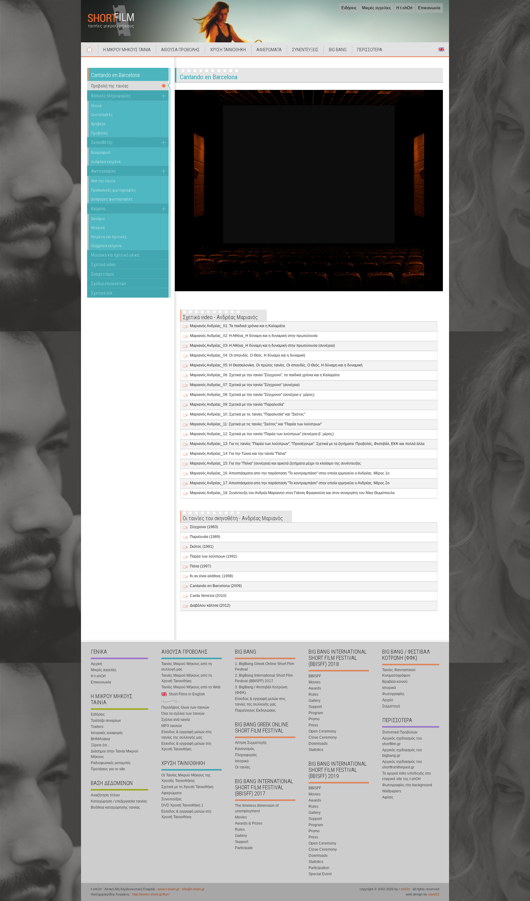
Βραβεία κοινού (395, 681)
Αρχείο (387, 700)
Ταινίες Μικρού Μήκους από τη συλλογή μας (186, 666)
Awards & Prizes (248, 823)
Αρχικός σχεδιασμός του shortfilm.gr (402, 741)
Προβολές (99, 133)
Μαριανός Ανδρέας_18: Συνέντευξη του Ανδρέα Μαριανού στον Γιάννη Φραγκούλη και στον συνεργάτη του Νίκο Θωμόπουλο (292, 493)
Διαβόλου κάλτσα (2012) (210, 605)
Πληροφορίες (246, 755)
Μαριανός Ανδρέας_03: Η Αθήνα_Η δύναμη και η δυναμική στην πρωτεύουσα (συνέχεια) (262, 345)
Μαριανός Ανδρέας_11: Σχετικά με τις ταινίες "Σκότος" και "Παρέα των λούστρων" (256, 424)
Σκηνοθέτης (102, 142)
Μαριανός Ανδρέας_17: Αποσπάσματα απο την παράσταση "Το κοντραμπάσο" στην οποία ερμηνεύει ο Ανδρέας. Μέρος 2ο (290, 483)
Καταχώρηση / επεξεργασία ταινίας (119, 801)
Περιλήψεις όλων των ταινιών (185, 707)
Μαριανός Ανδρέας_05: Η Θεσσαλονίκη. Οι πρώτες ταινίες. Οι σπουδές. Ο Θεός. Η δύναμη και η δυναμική (276, 365)
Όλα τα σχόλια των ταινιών (183, 713)
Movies (241, 817)
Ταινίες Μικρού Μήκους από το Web (191, 687)
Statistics (316, 750)
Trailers (97, 727)
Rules (240, 829)
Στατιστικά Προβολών (399, 732)
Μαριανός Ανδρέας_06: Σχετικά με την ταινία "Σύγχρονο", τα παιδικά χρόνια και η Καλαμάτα (265, 375)
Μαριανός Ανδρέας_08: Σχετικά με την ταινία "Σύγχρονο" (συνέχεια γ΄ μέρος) (252, 394)
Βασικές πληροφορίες (111, 95)
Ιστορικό (98, 227)
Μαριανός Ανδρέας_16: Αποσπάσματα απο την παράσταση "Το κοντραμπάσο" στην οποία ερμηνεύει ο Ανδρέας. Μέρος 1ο (290, 473)
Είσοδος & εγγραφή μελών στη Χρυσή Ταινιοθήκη (186, 746)
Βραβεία (98, 124)
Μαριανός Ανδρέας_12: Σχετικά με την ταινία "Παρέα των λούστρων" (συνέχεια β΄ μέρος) (262, 434)
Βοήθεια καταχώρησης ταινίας (115, 807)
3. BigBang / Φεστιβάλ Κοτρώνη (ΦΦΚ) (261, 690)
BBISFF (315, 676)
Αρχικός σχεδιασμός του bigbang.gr (402, 753)
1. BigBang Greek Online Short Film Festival (264, 666)
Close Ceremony (323, 737)
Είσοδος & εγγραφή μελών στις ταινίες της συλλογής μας (186, 735)
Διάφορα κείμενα (106, 161)
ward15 (433, 894)
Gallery (241, 835)
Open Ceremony (322, 731)
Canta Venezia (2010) (208, 596)
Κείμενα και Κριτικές (108, 236)
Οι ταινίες (242, 767)
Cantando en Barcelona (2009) (216, 586)
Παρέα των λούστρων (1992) (213, 556)
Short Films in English (441, 49)
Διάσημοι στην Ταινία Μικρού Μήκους (114, 754)
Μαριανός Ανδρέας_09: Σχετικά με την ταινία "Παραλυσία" (237, 404)
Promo (314, 719)
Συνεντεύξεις (171, 799)
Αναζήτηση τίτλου (105, 795)
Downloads (318, 743)
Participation (319, 868)
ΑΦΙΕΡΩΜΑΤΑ (269, 49)
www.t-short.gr (168, 889)
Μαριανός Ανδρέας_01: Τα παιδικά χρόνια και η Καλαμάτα (237, 326)
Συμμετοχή (391, 706)
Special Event (320, 874)
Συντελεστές (102, 114)
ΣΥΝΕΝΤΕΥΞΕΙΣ (305, 49)
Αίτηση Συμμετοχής (251, 743)
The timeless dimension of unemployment (256, 808)
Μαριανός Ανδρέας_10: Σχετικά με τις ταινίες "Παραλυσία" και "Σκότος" (247, 414)
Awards (315, 688)
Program (316, 713)
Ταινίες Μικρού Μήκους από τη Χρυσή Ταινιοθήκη (186, 678)
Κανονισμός (245, 749)
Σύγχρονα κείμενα (106, 245)
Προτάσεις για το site (108, 769)
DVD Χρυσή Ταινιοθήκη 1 (182, 805)
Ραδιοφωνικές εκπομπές (111, 763)
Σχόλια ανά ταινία (175, 719)
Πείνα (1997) (200, 566)
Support (241, 842)
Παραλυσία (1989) (205, 537)
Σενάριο (98, 218)
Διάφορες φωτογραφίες (111, 199)
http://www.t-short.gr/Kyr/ (150, 894)
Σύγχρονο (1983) (204, 527)
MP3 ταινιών (171, 726)
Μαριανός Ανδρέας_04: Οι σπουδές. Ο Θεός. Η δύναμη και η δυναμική (247, 355)
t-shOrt (404, 889)
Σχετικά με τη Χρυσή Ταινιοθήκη (187, 787)
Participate (244, 848)
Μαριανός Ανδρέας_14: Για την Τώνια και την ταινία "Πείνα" (238, 453)
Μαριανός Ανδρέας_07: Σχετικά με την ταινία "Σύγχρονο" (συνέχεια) (245, 385)
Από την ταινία (103, 181)
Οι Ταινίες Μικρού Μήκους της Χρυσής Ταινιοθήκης (186, 778)
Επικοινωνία (429, 8)
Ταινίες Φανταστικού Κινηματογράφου (399, 673)
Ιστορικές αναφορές (107, 733)
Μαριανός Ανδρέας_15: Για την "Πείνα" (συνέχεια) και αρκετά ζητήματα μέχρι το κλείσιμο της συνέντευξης (275, 463)
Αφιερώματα (171, 793)
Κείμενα (98, 208)
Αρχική (89, 49)
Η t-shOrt (404, 8)
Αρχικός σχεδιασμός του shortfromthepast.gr (402, 764)
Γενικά (96, 105)
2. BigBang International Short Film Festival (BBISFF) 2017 (264, 678)
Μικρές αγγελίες (376, 8)
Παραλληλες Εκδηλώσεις (255, 710)
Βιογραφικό (100, 152)
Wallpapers (391, 791)
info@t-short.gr (193, 889)
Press (313, 725)
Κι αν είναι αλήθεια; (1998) (211, 576)
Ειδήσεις (348, 8)
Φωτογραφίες (103, 170)
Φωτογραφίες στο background (407, 785)
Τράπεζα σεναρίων (106, 720)
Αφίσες (388, 797)
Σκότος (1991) (201, 546)
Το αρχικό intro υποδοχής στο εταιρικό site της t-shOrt (406, 776)
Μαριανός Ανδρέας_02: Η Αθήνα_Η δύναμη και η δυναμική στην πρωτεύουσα (253, 336)
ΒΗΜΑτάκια (100, 739)
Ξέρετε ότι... (100, 745)
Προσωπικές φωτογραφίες (113, 190)
